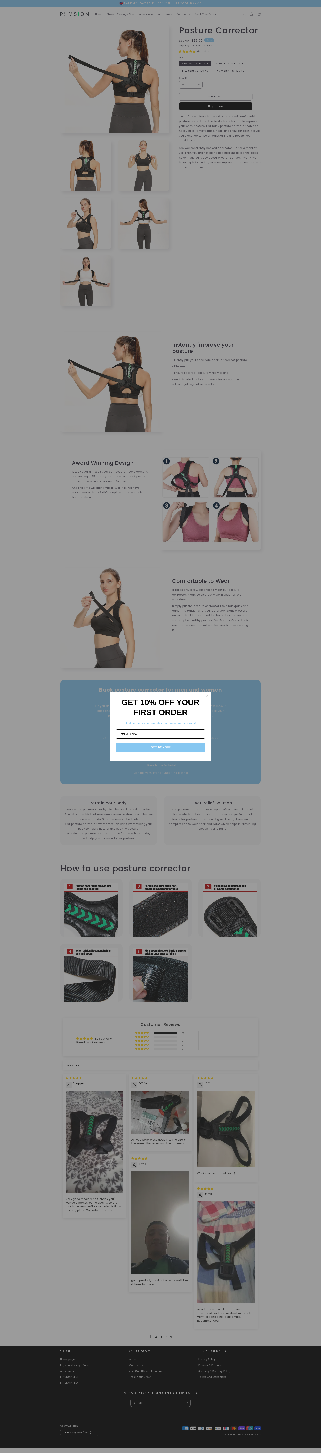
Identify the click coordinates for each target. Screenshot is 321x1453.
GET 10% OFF (161, 747)
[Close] (207, 696)
